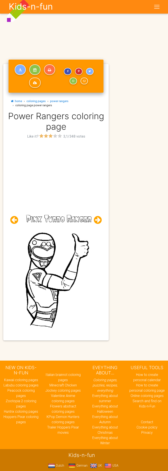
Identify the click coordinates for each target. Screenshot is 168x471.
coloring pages (36, 101)
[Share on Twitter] (89, 71)
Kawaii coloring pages (21, 380)
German (81, 465)
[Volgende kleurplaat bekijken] (96, 220)
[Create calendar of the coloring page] (34, 69)
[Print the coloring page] (49, 69)
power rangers (59, 101)
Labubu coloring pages (21, 385)
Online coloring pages (147, 395)
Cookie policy (147, 427)
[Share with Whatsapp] (73, 81)
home (18, 101)
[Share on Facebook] (67, 71)
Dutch (59, 465)
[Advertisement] (56, 170)
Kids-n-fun (31, 7)
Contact (147, 422)
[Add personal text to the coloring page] (20, 69)
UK (99, 465)
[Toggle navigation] (157, 7)
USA (115, 465)
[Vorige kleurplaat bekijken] (16, 220)
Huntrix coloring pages (21, 411)
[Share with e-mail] (84, 81)
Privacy (147, 432)
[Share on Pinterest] (78, 71)
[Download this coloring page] (35, 83)
